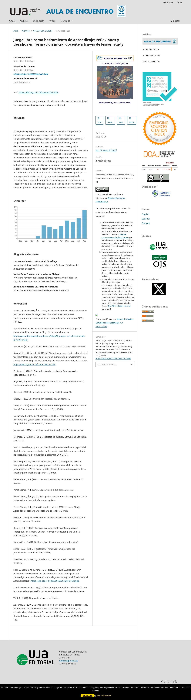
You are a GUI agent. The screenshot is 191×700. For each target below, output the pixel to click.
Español (146, 218)
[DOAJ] (160, 157)
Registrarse (168, 2)
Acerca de (65, 20)
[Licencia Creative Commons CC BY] (158, 181)
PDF (99, 122)
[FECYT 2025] (160, 106)
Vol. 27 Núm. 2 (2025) (42, 30)
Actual (12, 20)
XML (121, 122)
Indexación (38, 20)
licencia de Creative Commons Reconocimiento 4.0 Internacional (115, 323)
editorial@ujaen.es (68, 660)
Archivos (24, 20)
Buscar (176, 20)
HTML (110, 122)
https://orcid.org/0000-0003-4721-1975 (30, 73)
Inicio (15, 30)
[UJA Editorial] (159, 251)
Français (146, 223)
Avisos (52, 20)
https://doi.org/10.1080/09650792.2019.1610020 (55, 580)
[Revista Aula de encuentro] (160, 43)
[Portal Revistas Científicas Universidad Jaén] (159, 268)
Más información (104, 695)
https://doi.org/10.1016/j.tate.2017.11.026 (34, 364)
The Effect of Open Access (119, 306)
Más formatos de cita (107, 364)
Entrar (179, 2)
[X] (159, 294)
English (145, 214)
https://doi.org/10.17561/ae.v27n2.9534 (38, 92)
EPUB (131, 122)
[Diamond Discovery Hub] (161, 196)
